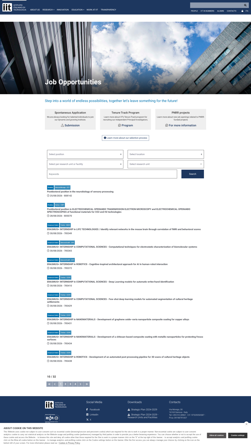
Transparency (108, 10)
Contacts (231, 11)
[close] (246, 423)
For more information (182, 125)
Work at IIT (92, 10)
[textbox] (165, 164)
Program (127, 125)
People (194, 11)
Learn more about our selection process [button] (126, 137)
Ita (246, 11)
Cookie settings (237, 435)
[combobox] (166, 164)
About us (35, 10)
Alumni (220, 11)
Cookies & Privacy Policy (69, 443)
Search (192, 174)
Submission (72, 125)
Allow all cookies (216, 435)
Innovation (63, 10)
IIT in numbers (207, 11)
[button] (48, 7)
